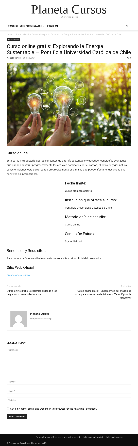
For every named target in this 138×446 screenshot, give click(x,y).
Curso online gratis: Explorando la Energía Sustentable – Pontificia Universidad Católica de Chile (69, 49)
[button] (127, 26)
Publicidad (53, 26)
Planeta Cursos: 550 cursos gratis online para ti (58, 437)
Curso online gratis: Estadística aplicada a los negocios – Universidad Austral (32, 292)
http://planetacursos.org (40, 318)
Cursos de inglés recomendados (25, 26)
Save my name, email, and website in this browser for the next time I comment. (53, 408)
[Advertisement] (36, 213)
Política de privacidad (93, 437)
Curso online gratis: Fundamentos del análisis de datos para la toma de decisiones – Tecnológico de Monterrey (102, 294)
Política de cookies (114, 437)
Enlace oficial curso (18, 275)
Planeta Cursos (14, 57)
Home (9, 34)
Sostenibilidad (22, 34)
